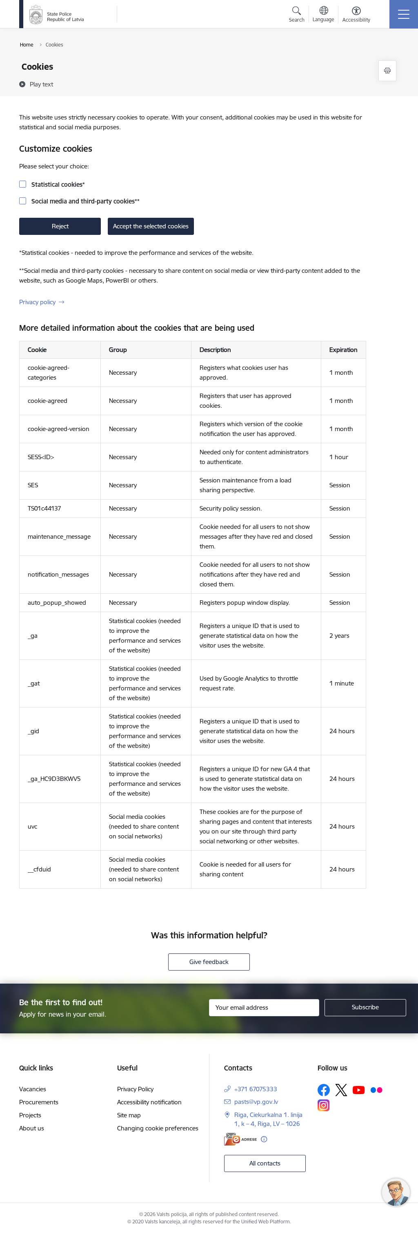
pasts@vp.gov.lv (256, 1102)
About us (31, 1128)
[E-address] (240, 1139)
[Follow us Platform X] (341, 1090)
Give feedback (209, 962)
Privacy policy (37, 302)
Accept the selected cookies (151, 226)
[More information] (264, 1139)
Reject (60, 226)
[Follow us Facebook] (324, 1090)
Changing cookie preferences (157, 1128)
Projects (30, 1115)
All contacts (264, 1163)
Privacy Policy (135, 1089)
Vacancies (32, 1089)
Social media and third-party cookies (85, 201)
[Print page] (387, 71)
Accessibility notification (149, 1102)
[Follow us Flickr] (376, 1090)
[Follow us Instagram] (324, 1105)
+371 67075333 (255, 1089)
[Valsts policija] (56, 14)
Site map (129, 1115)
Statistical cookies (57, 184)
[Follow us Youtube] (359, 1090)
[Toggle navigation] (403, 14)
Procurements (38, 1102)
